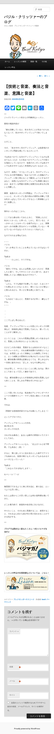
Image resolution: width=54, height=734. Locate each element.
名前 (14, 666)
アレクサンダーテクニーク (24, 599)
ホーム (7, 61)
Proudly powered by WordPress (27, 728)
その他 (44, 61)
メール (14, 681)
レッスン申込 (10, 67)
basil (44, 599)
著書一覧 (33, 61)
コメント (14, 631)
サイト (12, 694)
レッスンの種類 (20, 61)
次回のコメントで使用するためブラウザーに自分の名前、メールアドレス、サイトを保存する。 (26, 706)
